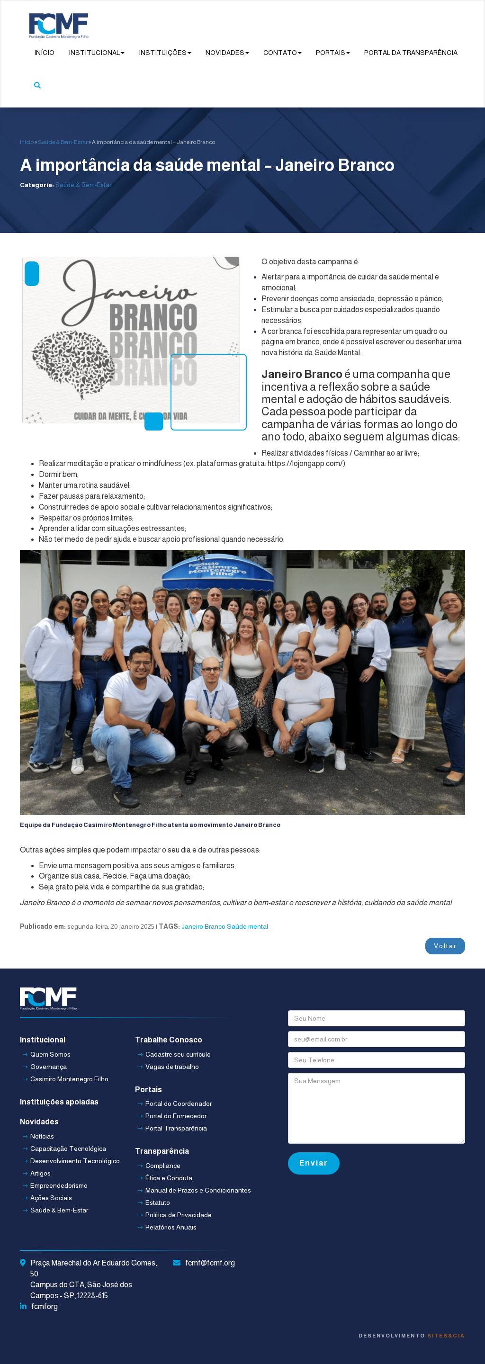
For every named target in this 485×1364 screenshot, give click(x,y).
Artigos (40, 1173)
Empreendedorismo (59, 1185)
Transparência (162, 1151)
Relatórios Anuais (171, 1227)
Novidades (225, 52)
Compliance (162, 1165)
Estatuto (157, 1202)
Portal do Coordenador (178, 1103)
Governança (48, 1066)
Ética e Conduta (168, 1178)
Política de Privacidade (178, 1215)
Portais (330, 52)
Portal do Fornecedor (176, 1116)
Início (44, 52)
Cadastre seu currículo (178, 1054)
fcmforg (44, 1306)
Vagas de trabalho (172, 1066)
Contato (280, 52)
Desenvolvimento (412, 1335)
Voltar (445, 946)
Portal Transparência (176, 1128)
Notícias (42, 1136)
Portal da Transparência (411, 52)
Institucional (94, 52)
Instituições (163, 52)
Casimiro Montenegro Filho (69, 1079)
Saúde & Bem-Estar (63, 142)
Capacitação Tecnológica (68, 1148)
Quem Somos (50, 1054)
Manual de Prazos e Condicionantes (186, 1190)
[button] (37, 90)
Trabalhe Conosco (168, 1040)
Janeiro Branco (203, 926)
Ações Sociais (51, 1198)
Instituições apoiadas (59, 1102)
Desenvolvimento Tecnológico (71, 1161)
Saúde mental (247, 926)
